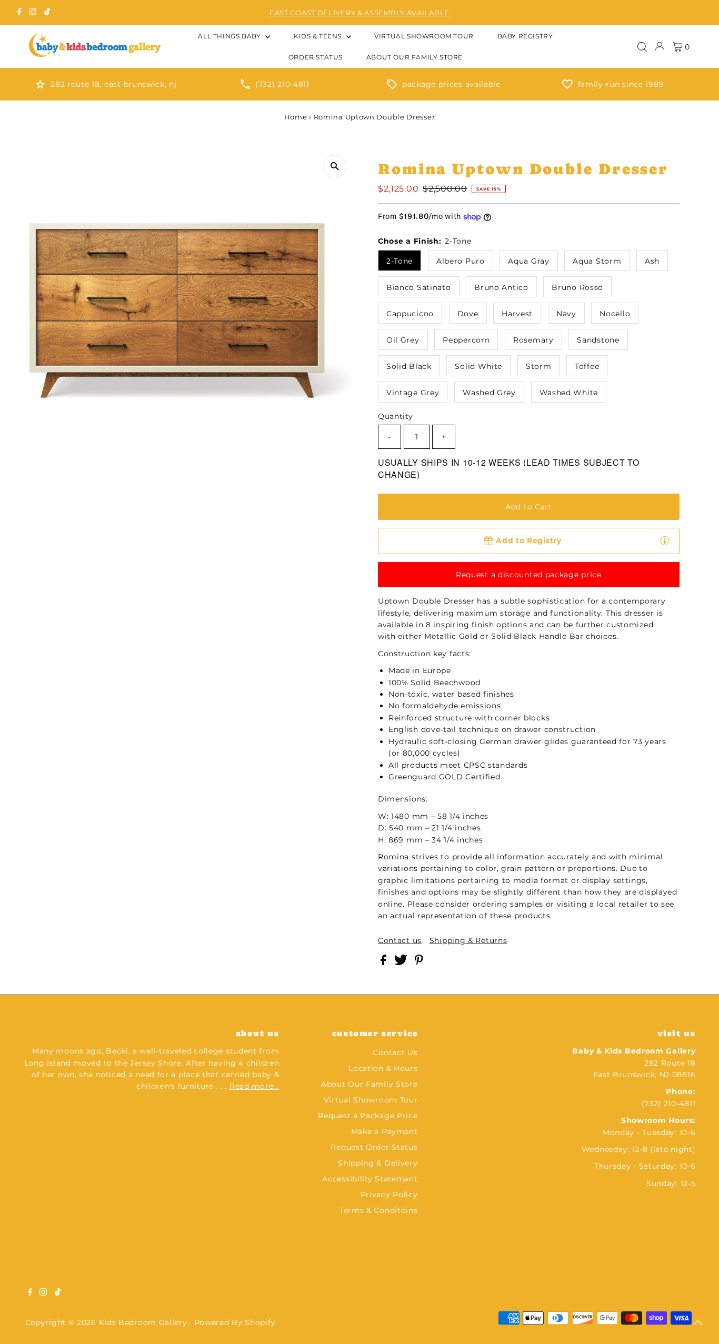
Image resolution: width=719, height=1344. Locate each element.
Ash (652, 261)
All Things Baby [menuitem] (230, 36)
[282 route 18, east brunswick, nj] (40, 86)
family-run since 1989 (621, 84)
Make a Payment (384, 1131)
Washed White (569, 392)
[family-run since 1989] (567, 86)
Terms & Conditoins (378, 1210)
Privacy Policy (389, 1194)
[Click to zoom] (334, 166)
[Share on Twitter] (402, 962)
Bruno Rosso (577, 287)
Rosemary (533, 340)
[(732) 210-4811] (245, 86)
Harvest (517, 313)
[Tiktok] (47, 12)
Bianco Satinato (418, 287)
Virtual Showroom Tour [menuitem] (424, 36)
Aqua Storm (597, 261)
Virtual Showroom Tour (371, 1100)
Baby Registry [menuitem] (525, 36)
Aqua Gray (528, 261)
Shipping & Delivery (377, 1163)
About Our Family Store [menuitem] (414, 57)
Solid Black (409, 366)
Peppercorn (466, 340)
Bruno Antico (501, 287)
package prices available (451, 84)
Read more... (254, 1086)
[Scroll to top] (697, 1322)
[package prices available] (392, 86)
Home (295, 117)
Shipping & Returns (468, 940)
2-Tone (399, 261)
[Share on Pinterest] (419, 962)
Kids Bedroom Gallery (143, 1322)
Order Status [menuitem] (315, 57)
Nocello (615, 313)
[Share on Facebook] (385, 962)
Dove (467, 313)
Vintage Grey (412, 392)
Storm (539, 366)
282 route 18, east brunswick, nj (113, 84)
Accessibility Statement (369, 1178)
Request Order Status (374, 1147)
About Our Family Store (369, 1084)
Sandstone (598, 340)
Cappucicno (410, 313)
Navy (566, 313)
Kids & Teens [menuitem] (319, 36)
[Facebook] (19, 12)
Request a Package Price (367, 1115)
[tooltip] (665, 540)
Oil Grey (403, 340)
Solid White (478, 366)
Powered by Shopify (235, 1322)
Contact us (400, 940)
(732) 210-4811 (282, 84)
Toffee (587, 366)
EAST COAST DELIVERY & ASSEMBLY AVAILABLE (359, 12)
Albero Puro (460, 261)
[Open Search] (642, 47)
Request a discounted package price (529, 574)
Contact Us (395, 1052)
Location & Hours (382, 1068)
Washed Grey (489, 392)
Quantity (395, 416)
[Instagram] (32, 12)
